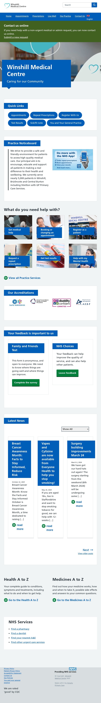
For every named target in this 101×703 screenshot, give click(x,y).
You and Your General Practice (65, 123)
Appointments (22, 16)
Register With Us (70, 115)
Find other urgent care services (28, 642)
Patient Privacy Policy (12, 671)
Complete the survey (25, 382)
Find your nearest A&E (23, 637)
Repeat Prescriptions (43, 115)
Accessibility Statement (12, 673)
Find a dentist (18, 633)
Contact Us (80, 16)
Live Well (52, 16)
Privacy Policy (9, 668)
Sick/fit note (36, 123)
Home (8, 16)
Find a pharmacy (20, 629)
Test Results (17, 123)
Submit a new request (16, 37)
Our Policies (8, 678)
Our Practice (65, 16)
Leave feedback (67, 373)
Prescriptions (38, 16)
